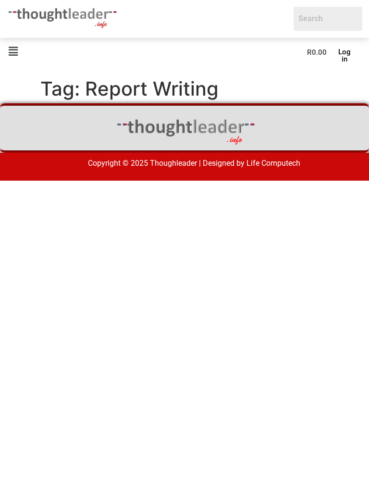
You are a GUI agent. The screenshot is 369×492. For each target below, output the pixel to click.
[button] (13, 52)
